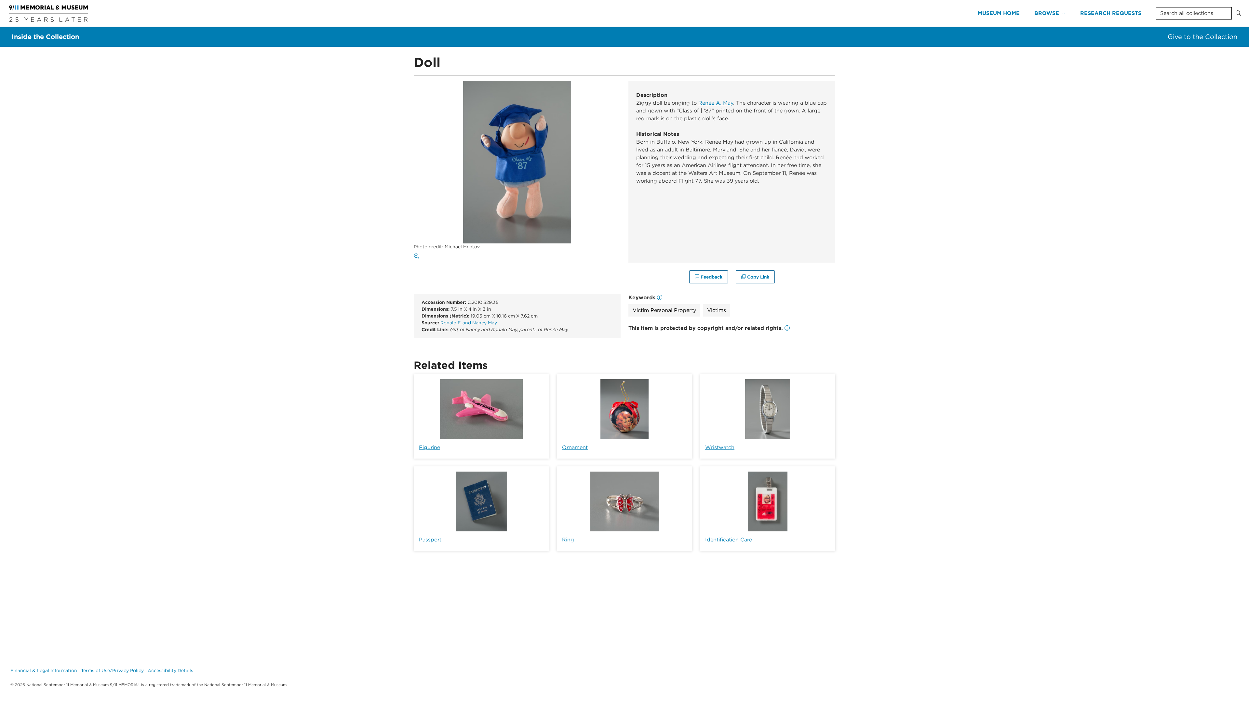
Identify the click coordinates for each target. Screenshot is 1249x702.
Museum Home (999, 13)
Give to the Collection (1202, 37)
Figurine (429, 447)
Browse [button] (1046, 13)
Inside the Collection (45, 37)
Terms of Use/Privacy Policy (112, 670)
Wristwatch (719, 447)
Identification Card (729, 540)
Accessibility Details (170, 670)
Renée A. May (715, 103)
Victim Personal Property (664, 310)
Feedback (710, 277)
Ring (568, 540)
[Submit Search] (1238, 13)
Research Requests (1110, 13)
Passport (430, 540)
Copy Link (757, 277)
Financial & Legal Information (43, 670)
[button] (787, 328)
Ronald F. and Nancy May (468, 322)
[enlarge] (418, 256)
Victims (716, 310)
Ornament (575, 447)
